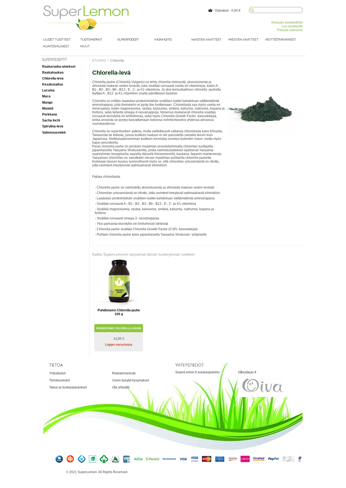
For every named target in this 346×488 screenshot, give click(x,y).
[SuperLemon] (86, 7)
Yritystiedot (57, 373)
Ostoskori (222, 10)
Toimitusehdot (59, 380)
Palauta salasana (290, 30)
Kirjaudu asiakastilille (287, 22)
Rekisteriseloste (124, 373)
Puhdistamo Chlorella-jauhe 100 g (119, 312)
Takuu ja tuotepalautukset (68, 387)
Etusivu (99, 60)
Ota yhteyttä (120, 387)
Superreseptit (54, 59)
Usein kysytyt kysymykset (130, 380)
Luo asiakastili (292, 26)
